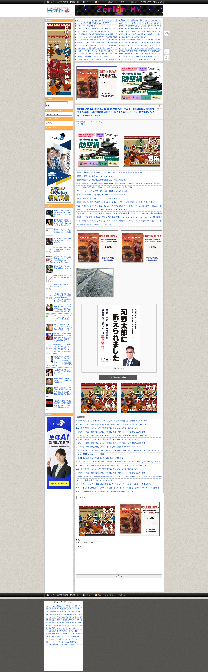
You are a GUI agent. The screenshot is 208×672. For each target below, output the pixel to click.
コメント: (79, 546)
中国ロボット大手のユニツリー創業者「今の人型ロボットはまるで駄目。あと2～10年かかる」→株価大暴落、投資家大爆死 (62, 337)
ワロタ (121, 2)
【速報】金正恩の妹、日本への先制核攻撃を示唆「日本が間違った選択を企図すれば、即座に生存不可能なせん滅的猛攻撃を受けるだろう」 (58, 392)
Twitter (87, 2)
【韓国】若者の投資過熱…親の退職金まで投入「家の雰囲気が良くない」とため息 (62, 213)
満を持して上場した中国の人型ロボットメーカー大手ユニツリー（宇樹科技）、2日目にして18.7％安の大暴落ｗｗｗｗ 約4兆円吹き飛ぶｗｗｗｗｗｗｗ (59, 361)
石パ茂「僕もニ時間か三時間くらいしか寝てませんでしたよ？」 (62, 240)
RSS (99, 2)
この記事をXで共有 (118, 377)
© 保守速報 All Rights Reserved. (117, 595)
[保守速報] (58, 10)
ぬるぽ (133, 2)
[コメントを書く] (167, 52)
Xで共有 (79, 124)
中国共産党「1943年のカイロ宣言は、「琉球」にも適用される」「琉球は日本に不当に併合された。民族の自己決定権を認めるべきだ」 (58, 404)
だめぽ (110, 2)
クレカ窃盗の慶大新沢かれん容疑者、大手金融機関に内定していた (62, 371)
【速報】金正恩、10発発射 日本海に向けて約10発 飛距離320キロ (62, 380)
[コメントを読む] (167, 58)
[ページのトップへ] (167, 33)
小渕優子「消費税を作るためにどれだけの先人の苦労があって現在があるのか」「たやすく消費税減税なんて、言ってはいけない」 (62, 297)
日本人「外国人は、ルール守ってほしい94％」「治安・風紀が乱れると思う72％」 (62, 318)
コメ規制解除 (146, 2)
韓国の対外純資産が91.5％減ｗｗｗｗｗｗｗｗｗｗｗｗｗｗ (62, 277)
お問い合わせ (158, 2)
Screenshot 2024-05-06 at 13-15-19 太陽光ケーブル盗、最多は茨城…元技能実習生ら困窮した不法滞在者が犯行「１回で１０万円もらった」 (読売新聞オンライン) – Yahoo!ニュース (115, 112)
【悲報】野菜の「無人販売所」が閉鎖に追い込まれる (62, 267)
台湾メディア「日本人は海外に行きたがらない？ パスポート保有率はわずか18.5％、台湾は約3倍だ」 (62, 259)
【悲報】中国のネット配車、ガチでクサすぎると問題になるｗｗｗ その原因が (62, 231)
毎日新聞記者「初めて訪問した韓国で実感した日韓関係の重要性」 (62, 249)
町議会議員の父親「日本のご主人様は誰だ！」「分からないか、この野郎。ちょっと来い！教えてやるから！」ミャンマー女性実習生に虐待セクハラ (58, 349)
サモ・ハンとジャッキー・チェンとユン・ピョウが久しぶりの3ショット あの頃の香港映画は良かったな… (62, 327)
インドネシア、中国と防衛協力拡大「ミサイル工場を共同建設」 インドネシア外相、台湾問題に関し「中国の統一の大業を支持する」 (62, 308)
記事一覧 (75, 2)
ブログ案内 (63, 2)
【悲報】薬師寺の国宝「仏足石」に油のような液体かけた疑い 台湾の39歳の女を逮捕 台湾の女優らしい (62, 222)
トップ (51, 2)
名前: (78, 540)
